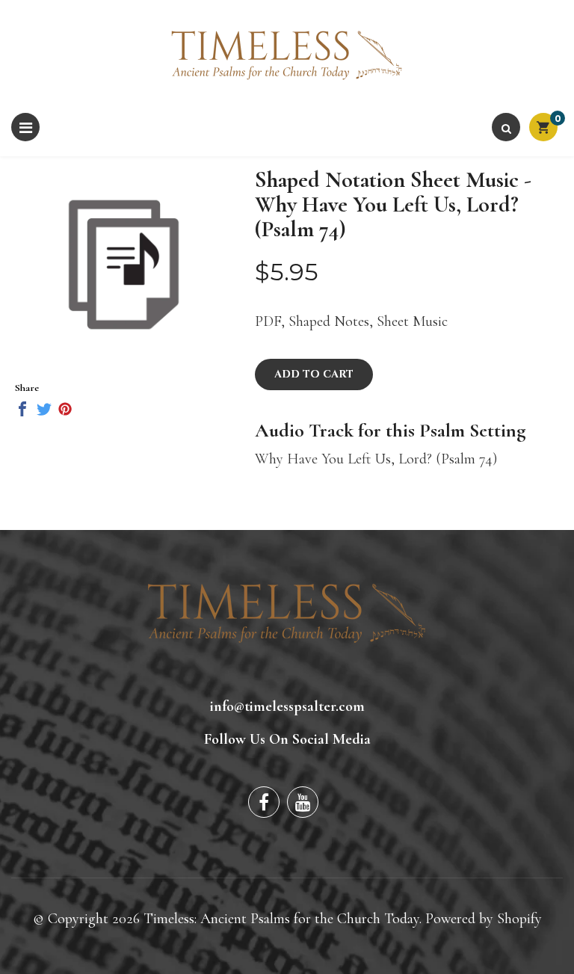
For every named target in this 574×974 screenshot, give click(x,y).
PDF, (270, 321)
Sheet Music (412, 321)
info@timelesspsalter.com (287, 706)
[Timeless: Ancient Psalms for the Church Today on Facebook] (264, 802)
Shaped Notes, (330, 321)
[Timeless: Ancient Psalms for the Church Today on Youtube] (302, 802)
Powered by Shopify (483, 919)
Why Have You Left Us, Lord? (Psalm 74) (376, 459)
